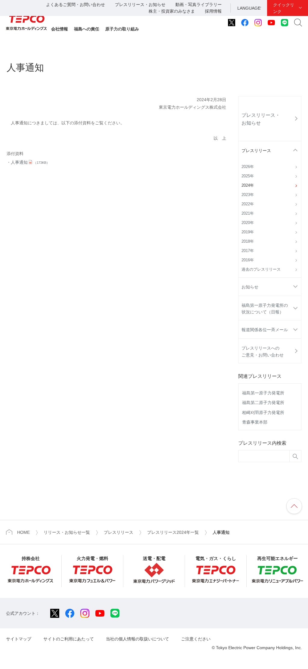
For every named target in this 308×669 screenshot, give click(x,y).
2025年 (248, 176)
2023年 (248, 195)
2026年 (248, 167)
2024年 (248, 185)
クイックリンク (283, 8)
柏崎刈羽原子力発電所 (263, 412)
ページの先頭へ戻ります (294, 506)
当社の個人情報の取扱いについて (137, 638)
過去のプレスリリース (261, 269)
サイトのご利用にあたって (68, 638)
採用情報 (213, 11)
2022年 (248, 204)
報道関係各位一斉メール (265, 329)
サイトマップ (18, 638)
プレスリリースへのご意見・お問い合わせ (263, 351)
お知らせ (250, 287)
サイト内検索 (298, 22)
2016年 (248, 260)
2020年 (248, 223)
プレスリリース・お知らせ (140, 4)
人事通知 (30, 162)
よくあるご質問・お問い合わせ (75, 4)
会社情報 (59, 28)
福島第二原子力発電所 (263, 402)
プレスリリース (256, 150)
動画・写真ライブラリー (198, 4)
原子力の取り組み (122, 28)
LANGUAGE (248, 8)
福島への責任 (86, 28)
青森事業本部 (254, 422)
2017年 (248, 251)
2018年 (248, 241)
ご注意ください (196, 638)
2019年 (248, 232)
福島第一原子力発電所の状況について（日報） (265, 308)
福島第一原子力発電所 (263, 393)
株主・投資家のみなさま (172, 11)
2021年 (248, 213)
